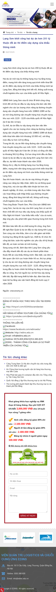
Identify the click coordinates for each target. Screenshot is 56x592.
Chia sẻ (7, 60)
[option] (10, 537)
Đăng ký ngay (28, 516)
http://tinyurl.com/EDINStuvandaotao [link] (24, 306)
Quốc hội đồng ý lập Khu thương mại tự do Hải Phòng (28, 380)
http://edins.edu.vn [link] (24, 332)
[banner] (28, 3)
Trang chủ (10, 32)
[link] (21, 329)
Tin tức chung (31, 32)
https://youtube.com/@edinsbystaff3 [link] (24, 316)
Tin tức (20, 32)
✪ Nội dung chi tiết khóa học (23, 446)
